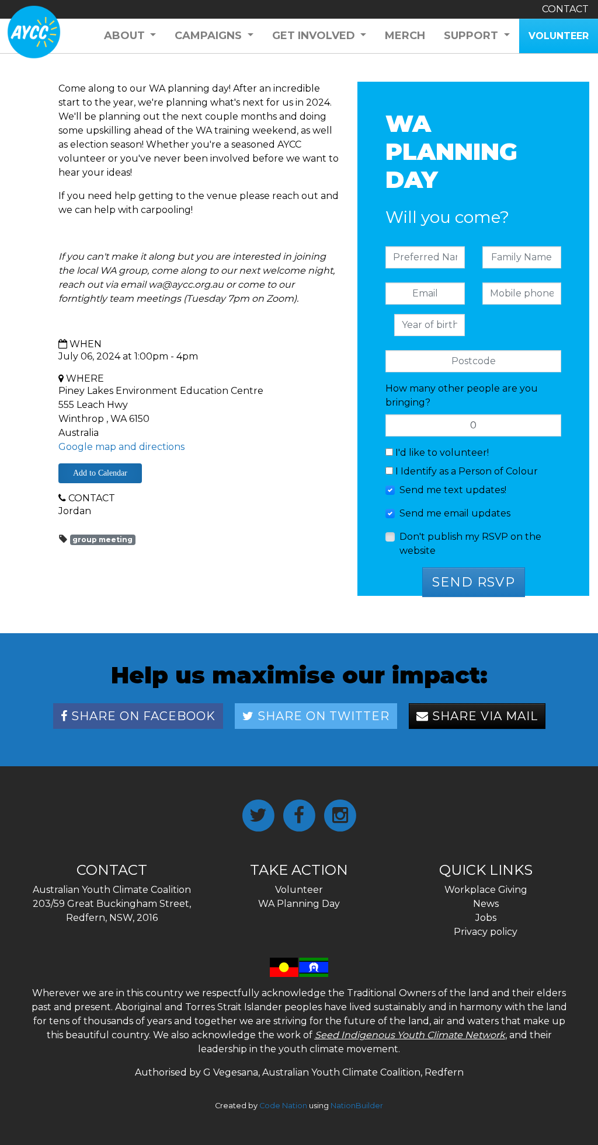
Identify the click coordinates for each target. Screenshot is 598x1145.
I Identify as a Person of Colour (465, 471)
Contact (565, 9)
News (486, 903)
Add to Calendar (100, 473)
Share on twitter (322, 716)
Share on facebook (141, 716)
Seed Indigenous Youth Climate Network (410, 1035)
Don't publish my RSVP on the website (470, 543)
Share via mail (483, 716)
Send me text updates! (452, 489)
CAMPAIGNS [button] (210, 35)
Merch (405, 35)
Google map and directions (121, 446)
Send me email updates (454, 513)
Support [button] (472, 35)
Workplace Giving (485, 889)
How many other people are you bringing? (461, 395)
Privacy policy (485, 931)
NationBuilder (357, 1105)
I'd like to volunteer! (441, 452)
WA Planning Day (299, 903)
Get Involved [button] (315, 35)
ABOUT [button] (126, 35)
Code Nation (283, 1105)
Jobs (485, 917)
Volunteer (299, 889)
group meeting (102, 539)
